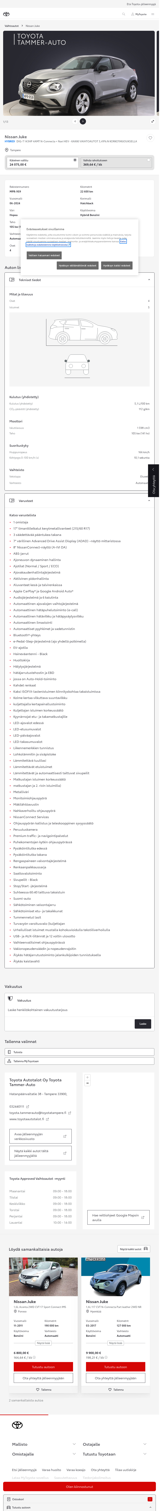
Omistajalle (23, 1453)
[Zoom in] (87, 1077)
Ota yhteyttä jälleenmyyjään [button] (43, 1378)
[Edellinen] (75, 121)
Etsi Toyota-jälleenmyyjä (141, 4)
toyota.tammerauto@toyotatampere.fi (40, 1112)
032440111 (19, 1106)
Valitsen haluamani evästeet (44, 255)
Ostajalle (91, 1444)
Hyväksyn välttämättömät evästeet (77, 265)
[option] (79, 1012)
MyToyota (140, 14)
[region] (119, 1151)
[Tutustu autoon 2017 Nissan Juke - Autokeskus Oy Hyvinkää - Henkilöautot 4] (115, 1277)
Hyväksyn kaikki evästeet (116, 265)
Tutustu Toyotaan (99, 1453)
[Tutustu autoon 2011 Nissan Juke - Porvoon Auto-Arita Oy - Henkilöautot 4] (43, 1277)
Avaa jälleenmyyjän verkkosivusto (43, 1136)
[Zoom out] (87, 1083)
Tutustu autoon (43, 1366)
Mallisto (19, 1444)
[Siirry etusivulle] (6, 14)
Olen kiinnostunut (79, 1486)
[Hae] (124, 14)
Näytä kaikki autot (130, 1249)
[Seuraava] (83, 121)
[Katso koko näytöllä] (153, 121)
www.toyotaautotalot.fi (29, 1118)
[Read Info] (34, 1357)
